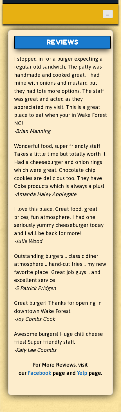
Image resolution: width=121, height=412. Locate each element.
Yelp (82, 373)
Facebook (39, 373)
